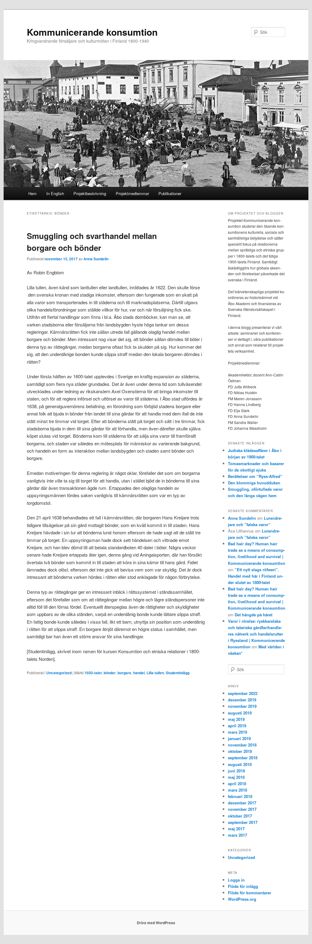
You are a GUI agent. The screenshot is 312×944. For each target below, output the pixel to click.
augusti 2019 (240, 713)
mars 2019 (237, 732)
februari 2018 (240, 796)
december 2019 (242, 700)
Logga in (236, 880)
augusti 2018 (240, 764)
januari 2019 (239, 738)
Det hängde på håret (253, 615)
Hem (32, 193)
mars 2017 (237, 835)
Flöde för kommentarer (249, 893)
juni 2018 (236, 771)
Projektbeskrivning (89, 193)
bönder (110, 672)
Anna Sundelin (95, 259)
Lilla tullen (155, 672)
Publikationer (169, 193)
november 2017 (242, 809)
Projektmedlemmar (132, 193)
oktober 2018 (240, 751)
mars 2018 (237, 790)
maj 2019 (236, 719)
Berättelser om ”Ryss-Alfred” (255, 476)
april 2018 (237, 783)
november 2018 (242, 745)
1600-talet (93, 672)
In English (55, 193)
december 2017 (242, 803)
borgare (124, 672)
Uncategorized (59, 672)
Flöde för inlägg (243, 886)
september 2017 (242, 822)
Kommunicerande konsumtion (92, 31)
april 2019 (237, 725)
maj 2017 (236, 829)
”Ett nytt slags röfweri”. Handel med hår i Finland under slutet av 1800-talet (255, 576)
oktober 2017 (240, 816)
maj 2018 (236, 777)
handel (139, 672)
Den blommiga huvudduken (254, 483)
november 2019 (242, 706)
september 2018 (242, 758)
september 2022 (242, 693)
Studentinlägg (178, 672)
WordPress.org (242, 899)
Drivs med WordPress (156, 922)
